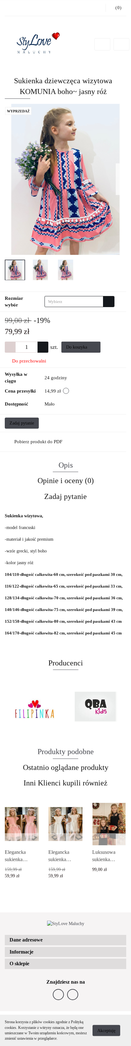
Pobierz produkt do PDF (38, 441)
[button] (65, 940)
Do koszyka (77, 347)
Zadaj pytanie (22, 423)
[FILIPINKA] (35, 706)
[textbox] (74, 301)
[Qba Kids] (96, 706)
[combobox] (79, 301)
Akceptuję (106, 1030)
